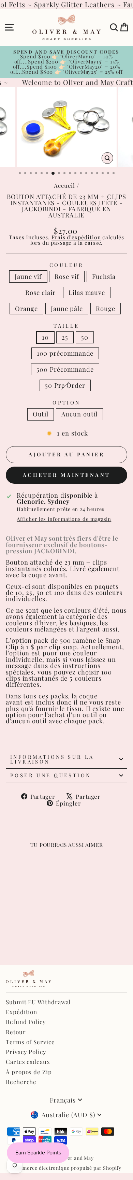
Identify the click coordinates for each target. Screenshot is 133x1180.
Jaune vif (28, 276)
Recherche (21, 1081)
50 (84, 337)
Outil (41, 414)
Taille (66, 325)
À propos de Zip (29, 1072)
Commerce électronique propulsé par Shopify (67, 1168)
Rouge (105, 308)
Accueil (64, 185)
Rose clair (40, 292)
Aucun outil (79, 414)
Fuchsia (104, 276)
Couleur (66, 265)
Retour (16, 1032)
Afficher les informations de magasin (64, 519)
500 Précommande (65, 369)
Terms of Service (30, 1042)
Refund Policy (26, 1021)
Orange (26, 308)
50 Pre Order (65, 385)
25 (65, 337)
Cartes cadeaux (28, 1061)
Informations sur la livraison (52, 759)
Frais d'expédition (76, 237)
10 (45, 337)
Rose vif (67, 276)
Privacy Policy (26, 1051)
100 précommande (65, 353)
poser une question (50, 775)
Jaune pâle (67, 308)
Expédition (21, 1011)
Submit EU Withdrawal (38, 1002)
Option (66, 402)
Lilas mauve (87, 292)
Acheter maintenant (66, 474)
